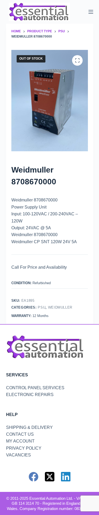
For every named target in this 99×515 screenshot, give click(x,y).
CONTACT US (20, 434)
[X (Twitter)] (49, 476)
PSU (41, 307)
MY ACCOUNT (20, 441)
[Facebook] (33, 476)
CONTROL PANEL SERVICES (35, 388)
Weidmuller (60, 307)
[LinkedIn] (65, 476)
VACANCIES (18, 455)
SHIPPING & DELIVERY (29, 427)
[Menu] (90, 11)
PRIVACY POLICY (23, 448)
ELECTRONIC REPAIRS (30, 394)
